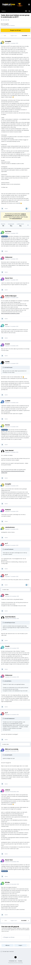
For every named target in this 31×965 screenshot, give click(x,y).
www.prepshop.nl (16, 218)
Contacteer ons (13, 960)
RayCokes (8, 231)
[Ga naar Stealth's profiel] (2, 647)
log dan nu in (14, 929)
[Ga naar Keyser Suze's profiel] (2, 279)
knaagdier (6, 24)
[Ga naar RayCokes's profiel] (2, 232)
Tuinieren (12, 25)
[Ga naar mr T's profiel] (2, 544)
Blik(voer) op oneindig (11, 749)
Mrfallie (7, 882)
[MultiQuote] (2, 208)
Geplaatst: (11, 43)
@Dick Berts (4, 871)
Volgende (24, 35)
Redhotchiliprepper (11, 296)
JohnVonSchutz (10, 527)
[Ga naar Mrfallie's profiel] (2, 883)
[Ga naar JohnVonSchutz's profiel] (2, 528)
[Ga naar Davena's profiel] (2, 425)
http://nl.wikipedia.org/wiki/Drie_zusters (10, 313)
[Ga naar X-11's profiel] (2, 325)
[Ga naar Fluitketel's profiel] (2, 510)
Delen (7, 945)
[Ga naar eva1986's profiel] (2, 401)
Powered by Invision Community (15, 962)
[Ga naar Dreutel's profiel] (2, 344)
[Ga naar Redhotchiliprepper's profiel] (2, 296)
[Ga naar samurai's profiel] (2, 790)
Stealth (7, 646)
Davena (7, 425)
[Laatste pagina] (29, 35)
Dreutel (7, 344)
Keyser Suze (9, 278)
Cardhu (7, 361)
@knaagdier (4, 236)
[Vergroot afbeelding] (13, 97)
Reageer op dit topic (15, 30)
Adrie (6, 594)
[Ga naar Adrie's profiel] (2, 595)
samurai (7, 790)
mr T (6, 543)
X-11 (6, 324)
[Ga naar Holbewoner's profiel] (2, 258)
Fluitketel (8, 509)
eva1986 (7, 400)
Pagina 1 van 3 (14, 35)
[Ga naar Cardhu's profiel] (2, 362)
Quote (6, 208)
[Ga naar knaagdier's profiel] (2, 42)
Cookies (20, 960)
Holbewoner (8, 257)
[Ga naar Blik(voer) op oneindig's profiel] (2, 750)
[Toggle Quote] (3, 367)
